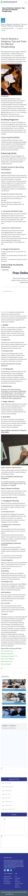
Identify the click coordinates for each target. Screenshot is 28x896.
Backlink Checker (8, 790)
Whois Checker (8, 798)
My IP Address (8, 794)
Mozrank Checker (6, 664)
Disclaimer (17, 880)
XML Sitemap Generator (8, 878)
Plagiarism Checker (7, 876)
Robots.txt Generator (7, 653)
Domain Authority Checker (10, 809)
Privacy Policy (17, 881)
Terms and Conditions (19, 883)
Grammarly (4, 312)
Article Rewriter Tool (7, 651)
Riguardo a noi (17, 887)
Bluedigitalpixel (18, 894)
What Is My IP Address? (7, 659)
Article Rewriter (8, 783)
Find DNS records (8, 805)
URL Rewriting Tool (7, 881)
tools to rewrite (16, 112)
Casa (16, 876)
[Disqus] (14, 747)
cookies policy (17, 878)
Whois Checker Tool (6, 661)
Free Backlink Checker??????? (9, 656)
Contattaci (17, 885)
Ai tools (3, 30)
